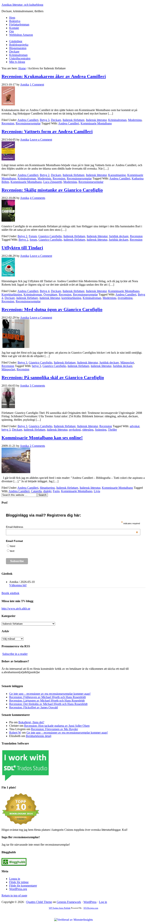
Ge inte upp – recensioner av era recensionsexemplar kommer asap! (50, 693)
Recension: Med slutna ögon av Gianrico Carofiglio (52, 309)
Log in (103, 902)
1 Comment (37, 84)
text (12, 550)
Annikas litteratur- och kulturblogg (22, 4)
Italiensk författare (73, 120)
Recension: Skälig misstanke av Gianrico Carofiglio (52, 189)
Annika (24, 84)
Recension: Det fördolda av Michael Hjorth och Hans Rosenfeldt (48, 704)
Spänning (100, 429)
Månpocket (127, 362)
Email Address (72, 526)
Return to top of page (14, 895)
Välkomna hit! (18, 585)
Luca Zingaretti (52, 181)
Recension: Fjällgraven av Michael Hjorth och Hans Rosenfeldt (47, 697)
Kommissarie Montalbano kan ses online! (42, 437)
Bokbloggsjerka (18, 44)
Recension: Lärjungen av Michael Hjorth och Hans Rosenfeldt (47, 700)
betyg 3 (36, 366)
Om (11, 31)
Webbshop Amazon (21, 34)
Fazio (56, 491)
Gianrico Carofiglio (50, 236)
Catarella (36, 491)
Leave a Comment (41, 139)
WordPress (89, 902)
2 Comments (37, 445)
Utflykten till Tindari (22, 247)
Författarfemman (19, 24)
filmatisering (47, 487)
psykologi (75, 429)
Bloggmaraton (17, 48)
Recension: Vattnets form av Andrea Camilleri (47, 131)
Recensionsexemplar (28, 123)
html (12, 546)
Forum (33, 236)
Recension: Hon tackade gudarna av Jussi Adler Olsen (57, 725)
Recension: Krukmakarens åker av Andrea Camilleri (54, 76)
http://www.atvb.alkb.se (16, 608)
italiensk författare (74, 239)
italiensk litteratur (97, 239)
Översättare (50, 294)
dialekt (47, 491)
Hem (12, 17)
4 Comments (37, 198)
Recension (8, 123)
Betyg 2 (44, 175)
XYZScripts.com (90, 908)
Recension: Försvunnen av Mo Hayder (54, 729)
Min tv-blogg (17, 61)
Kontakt (14, 28)
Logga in (14, 878)
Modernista (135, 120)
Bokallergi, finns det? (31, 722)
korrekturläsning (71, 298)
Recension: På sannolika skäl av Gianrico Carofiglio (53, 377)
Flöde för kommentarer (23, 885)
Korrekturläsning (12, 294)
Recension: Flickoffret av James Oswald (33, 707)
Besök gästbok (10, 593)
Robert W (15, 732)
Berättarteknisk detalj (38, 736)
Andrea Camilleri (27, 120)
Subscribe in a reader (15, 653)
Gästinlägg (15, 41)
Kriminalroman (18, 55)
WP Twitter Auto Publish (59, 908)
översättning (125, 298)
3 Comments (37, 385)
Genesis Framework (69, 902)
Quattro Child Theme (39, 902)
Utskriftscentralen (19, 58)
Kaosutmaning (117, 175)
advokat (134, 426)
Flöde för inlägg (19, 882)
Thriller (112, 429)
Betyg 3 (44, 120)
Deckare (14, 51)
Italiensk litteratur (96, 120)
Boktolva (14, 21)
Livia (97, 491)
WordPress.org (18, 889)
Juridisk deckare (118, 236)
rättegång (87, 429)
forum (33, 239)
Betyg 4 (44, 291)
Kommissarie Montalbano (96, 123)
